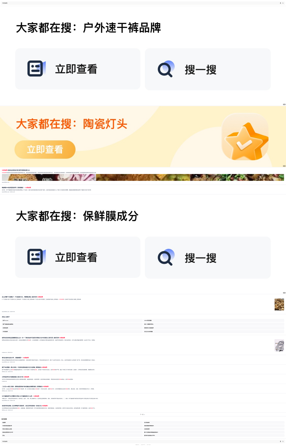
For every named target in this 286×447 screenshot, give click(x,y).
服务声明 (143, 444)
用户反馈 (149, 444)
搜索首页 (137, 444)
